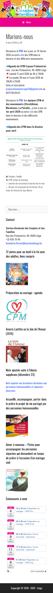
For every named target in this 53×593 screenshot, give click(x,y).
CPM (10, 179)
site (22, 55)
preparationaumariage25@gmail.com (24, 89)
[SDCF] (26, 8)
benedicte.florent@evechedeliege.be (24, 243)
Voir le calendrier (38, 571)
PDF (21, 51)
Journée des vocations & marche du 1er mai (26, 183)
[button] (8, 571)
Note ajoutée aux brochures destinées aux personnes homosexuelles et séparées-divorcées (26, 386)
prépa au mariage (20, 179)
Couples (12, 176)
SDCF (32, 588)
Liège (39, 588)
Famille (19, 176)
